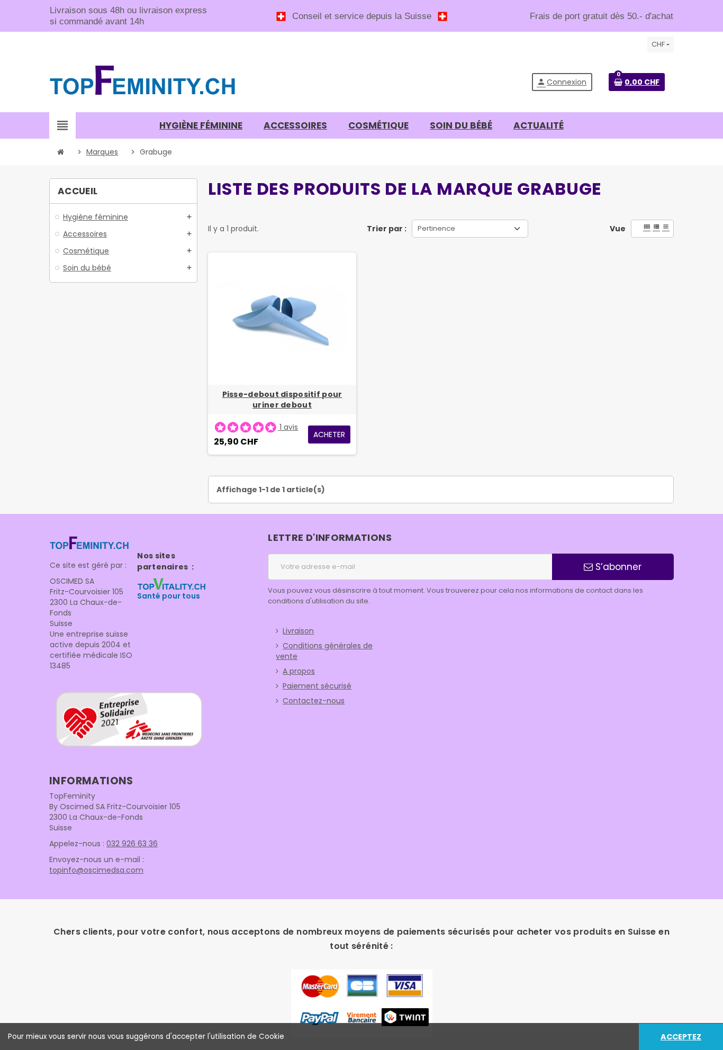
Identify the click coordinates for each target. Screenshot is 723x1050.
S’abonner (617, 566)
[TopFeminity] (143, 81)
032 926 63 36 (132, 843)
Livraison (298, 631)
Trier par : (386, 228)
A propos (299, 671)
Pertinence (436, 228)
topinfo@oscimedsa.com (96, 870)
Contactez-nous (314, 700)
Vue (618, 228)
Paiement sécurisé (317, 686)
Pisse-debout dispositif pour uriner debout (282, 399)
